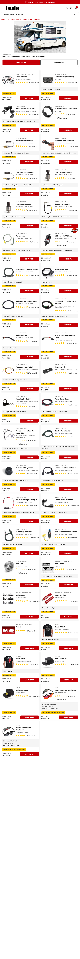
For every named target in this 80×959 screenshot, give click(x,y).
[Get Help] (71, 8)
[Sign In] (66, 8)
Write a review (62, 118)
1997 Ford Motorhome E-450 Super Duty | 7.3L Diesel (23, 19)
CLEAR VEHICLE (21, 62)
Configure (29, 98)
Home (3, 19)
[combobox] (40, 14)
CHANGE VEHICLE (59, 62)
